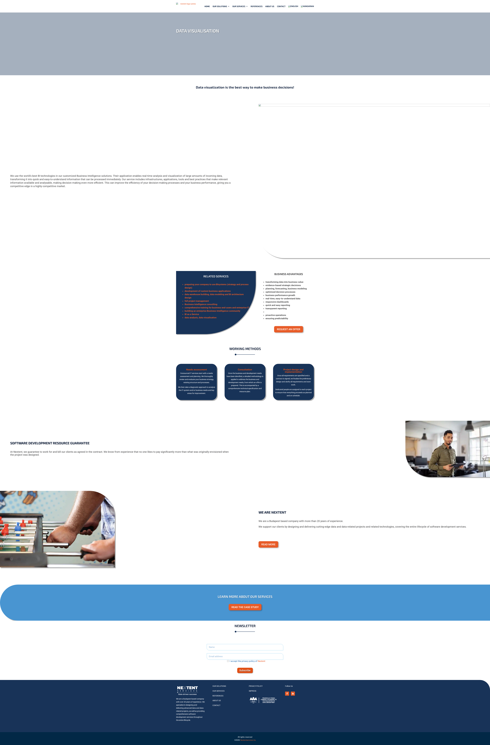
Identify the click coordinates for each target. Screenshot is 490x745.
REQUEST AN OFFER (288, 329)
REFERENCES (256, 6)
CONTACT (281, 6)
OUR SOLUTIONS (219, 686)
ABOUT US (216, 700)
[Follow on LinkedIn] (293, 694)
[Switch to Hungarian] (307, 6)
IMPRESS (252, 691)
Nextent (261, 661)
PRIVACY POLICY (255, 686)
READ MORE (268, 544)
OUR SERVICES (218, 691)
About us (269, 6)
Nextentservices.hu (248, 740)
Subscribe (245, 670)
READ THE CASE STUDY (245, 607)
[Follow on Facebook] (287, 694)
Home (207, 6)
